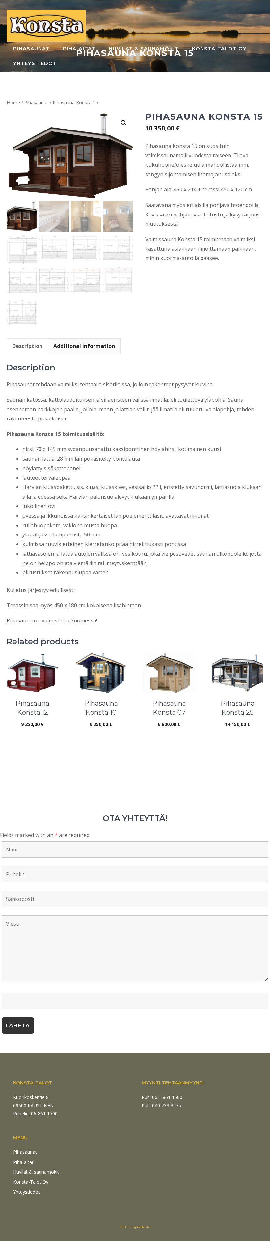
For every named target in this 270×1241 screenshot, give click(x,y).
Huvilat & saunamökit (144, 48)
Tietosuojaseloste (135, 1227)
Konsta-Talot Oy (219, 48)
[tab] (27, 346)
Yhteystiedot (35, 63)
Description (27, 346)
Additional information (84, 346)
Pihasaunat (31, 48)
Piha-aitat (79, 48)
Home (13, 102)
